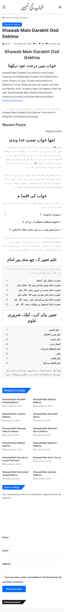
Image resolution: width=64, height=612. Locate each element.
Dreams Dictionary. (12, 100)
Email (5, 550)
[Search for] (60, 8)
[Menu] (3, 8)
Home (7, 17)
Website (6, 564)
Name (6, 537)
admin (7, 43)
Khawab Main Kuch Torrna (47, 457)
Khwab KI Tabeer (20, 17)
